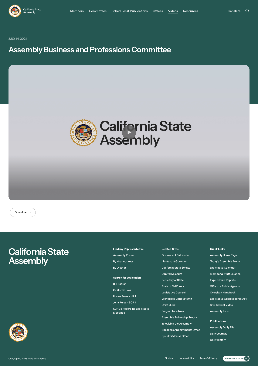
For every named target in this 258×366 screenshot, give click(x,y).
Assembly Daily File (222, 327)
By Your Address (123, 261)
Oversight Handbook (223, 292)
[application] (129, 132)
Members (77, 11)
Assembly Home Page (223, 255)
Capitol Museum (172, 274)
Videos (173, 11)
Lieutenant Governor (174, 261)
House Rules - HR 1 (124, 296)
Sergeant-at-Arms (173, 311)
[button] (129, 132)
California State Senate (176, 267)
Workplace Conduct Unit (177, 298)
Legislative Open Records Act (228, 298)
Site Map (169, 358)
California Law (122, 290)
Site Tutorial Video (221, 305)
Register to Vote (234, 358)
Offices (158, 11)
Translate (233, 11)
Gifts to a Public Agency (225, 286)
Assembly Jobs (219, 311)
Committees (98, 11)
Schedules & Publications (130, 11)
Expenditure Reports (223, 280)
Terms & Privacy (208, 358)
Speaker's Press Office (175, 336)
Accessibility (187, 358)
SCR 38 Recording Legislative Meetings (131, 310)
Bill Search (119, 284)
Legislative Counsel (174, 292)
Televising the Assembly (177, 323)
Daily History (218, 339)
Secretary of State (173, 280)
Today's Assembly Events (225, 261)
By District (119, 267)
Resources (190, 11)
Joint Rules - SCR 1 (124, 302)
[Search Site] (247, 11)
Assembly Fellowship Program (180, 317)
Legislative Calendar (222, 267)
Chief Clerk (168, 305)
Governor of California (175, 255)
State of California (173, 286)
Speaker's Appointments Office (181, 330)
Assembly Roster (123, 255)
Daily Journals (218, 333)
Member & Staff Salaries (225, 274)
